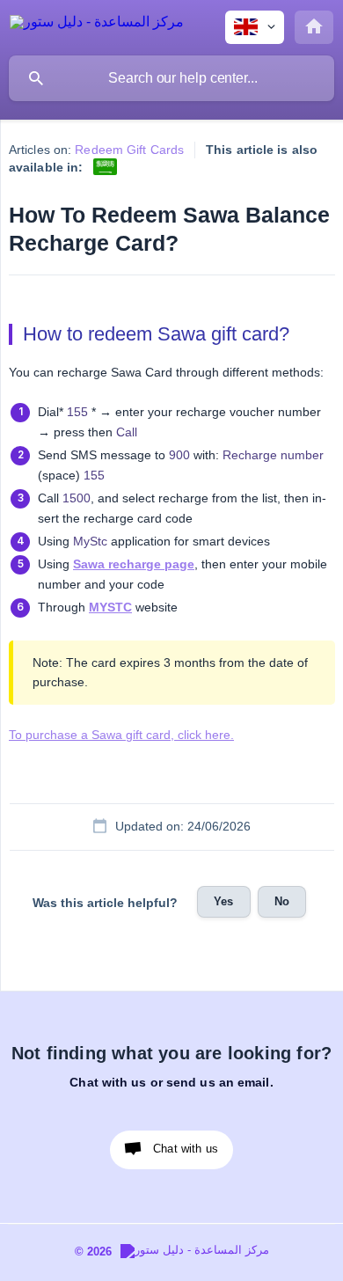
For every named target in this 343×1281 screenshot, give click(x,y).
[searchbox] (171, 78)
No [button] (281, 901)
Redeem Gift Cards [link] (129, 150)
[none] (97, 25)
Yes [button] (223, 901)
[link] (105, 166)
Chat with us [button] (185, 1148)
